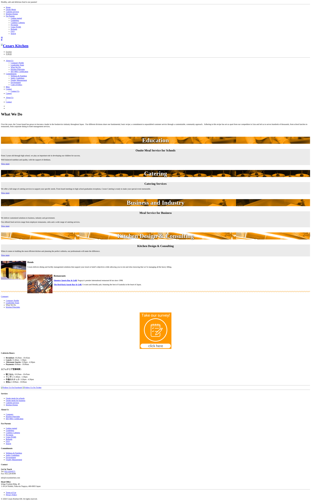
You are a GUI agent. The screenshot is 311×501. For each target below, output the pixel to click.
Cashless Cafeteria (18, 23)
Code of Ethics (16, 85)
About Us (9, 61)
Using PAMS (16, 27)
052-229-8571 (9, 471)
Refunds (14, 29)
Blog (8, 87)
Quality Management (19, 80)
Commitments (11, 74)
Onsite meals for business (15, 400)
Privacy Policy (11, 495)
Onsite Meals (11, 9)
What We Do (16, 67)
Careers (9, 93)
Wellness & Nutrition (19, 76)
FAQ (13, 31)
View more (5, 164)
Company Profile (17, 63)
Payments (14, 25)
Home (8, 7)
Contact (9, 89)
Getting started (16, 18)
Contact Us (15, 91)
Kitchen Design (12, 14)
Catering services (12, 12)
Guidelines (15, 20)
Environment (16, 82)
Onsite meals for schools (15, 398)
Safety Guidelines (17, 78)
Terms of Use (11, 493)
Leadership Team (17, 65)
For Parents (10, 16)
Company (5, 296)
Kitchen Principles (18, 69)
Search (13, 34)
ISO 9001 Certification (19, 72)
